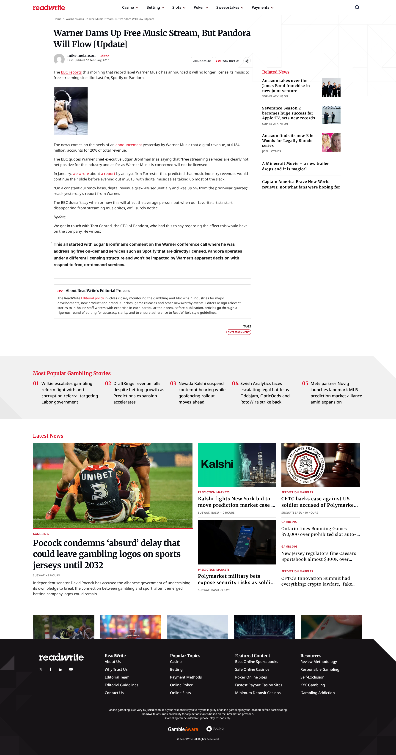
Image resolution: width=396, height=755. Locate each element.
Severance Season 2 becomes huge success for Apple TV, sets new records (288, 113)
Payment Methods (186, 677)
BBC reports (71, 72)
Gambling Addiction (317, 692)
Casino (128, 7)
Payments (260, 7)
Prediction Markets (214, 492)
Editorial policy (92, 298)
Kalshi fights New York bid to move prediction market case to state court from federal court (237, 505)
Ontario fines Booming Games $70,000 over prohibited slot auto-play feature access (319, 534)
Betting (153, 7)
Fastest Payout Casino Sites (258, 684)
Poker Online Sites (251, 677)
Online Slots (180, 692)
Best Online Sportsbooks (256, 661)
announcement (129, 144)
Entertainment (239, 332)
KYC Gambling (312, 684)
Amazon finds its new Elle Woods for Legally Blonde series (288, 140)
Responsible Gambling (319, 669)
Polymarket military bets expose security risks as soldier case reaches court (237, 582)
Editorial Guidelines (121, 684)
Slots (176, 7)
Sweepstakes (227, 7)
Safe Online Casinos (252, 669)
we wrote (81, 173)
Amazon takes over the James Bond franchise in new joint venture (286, 85)
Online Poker (181, 684)
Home (57, 19)
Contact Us (114, 692)
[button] (357, 7)
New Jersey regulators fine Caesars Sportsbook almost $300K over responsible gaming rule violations (319, 559)
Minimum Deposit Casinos (258, 692)
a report (108, 173)
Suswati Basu (208, 513)
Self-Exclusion (312, 677)
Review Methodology (318, 661)
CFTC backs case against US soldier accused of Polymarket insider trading (318, 505)
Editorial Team (117, 677)
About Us (113, 661)
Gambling (41, 533)
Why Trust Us (116, 669)
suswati (39, 575)
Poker (199, 7)
